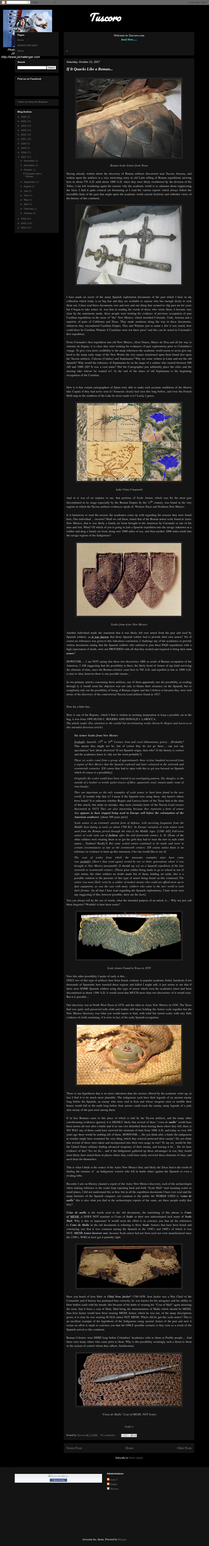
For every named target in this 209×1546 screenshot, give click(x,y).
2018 (24, 152)
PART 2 (129, 1427)
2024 (24, 125)
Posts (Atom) (136, 1457)
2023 (24, 130)
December (29, 160)
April (26, 204)
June (27, 195)
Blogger (122, 1539)
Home (129, 1448)
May (26, 199)
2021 (24, 139)
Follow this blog (58, 1480)
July (26, 191)
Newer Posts (74, 1448)
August (28, 186)
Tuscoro (114, 1488)
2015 (24, 223)
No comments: (108, 1435)
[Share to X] (129, 1435)
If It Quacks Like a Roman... (89, 69)
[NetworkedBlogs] (58, 1476)
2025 (24, 121)
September (30, 182)
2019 (24, 148)
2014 (24, 227)
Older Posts (184, 1448)
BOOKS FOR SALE (27, 45)
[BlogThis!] (126, 1435)
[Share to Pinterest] (135, 1435)
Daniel (113, 1484)
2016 (24, 218)
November (29, 165)
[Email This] (122, 1435)
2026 (24, 117)
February (29, 208)
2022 (24, 134)
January (28, 213)
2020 (24, 143)
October (28, 169)
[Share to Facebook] (132, 1435)
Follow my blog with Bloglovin (32, 102)
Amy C (114, 1479)
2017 (24, 157)
